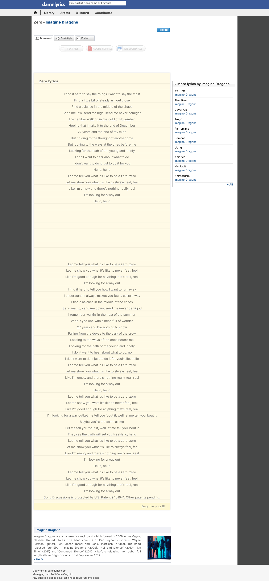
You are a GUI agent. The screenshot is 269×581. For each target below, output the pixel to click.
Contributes (103, 12)
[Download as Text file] (71, 48)
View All (39, 558)
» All (230, 184)
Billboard (82, 12)
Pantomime (182, 128)
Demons (180, 138)
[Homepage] (37, 12)
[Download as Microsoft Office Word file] (131, 48)
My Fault (180, 166)
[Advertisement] (102, 63)
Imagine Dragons (62, 22)
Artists (65, 12)
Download (45, 38)
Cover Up (181, 109)
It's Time (180, 90)
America (180, 157)
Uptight (180, 147)
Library (49, 12)
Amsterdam (182, 175)
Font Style (66, 38)
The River (181, 100)
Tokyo (178, 119)
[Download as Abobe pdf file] (99, 48)
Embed (85, 38)
